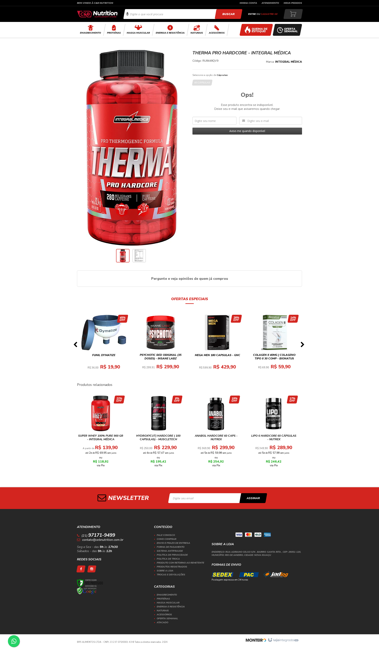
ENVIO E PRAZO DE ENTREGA (173, 543)
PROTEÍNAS (163, 598)
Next (302, 346)
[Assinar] (253, 498)
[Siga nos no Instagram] (91, 568)
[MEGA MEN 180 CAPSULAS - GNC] (217, 346)
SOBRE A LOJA (165, 570)
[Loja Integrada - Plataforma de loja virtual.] (283, 640)
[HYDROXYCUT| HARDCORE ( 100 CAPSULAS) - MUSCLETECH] (158, 432)
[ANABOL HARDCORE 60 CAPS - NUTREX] (216, 432)
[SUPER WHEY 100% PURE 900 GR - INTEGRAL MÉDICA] (101, 432)
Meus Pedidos (293, 3)
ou (263, 14)
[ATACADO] (256, 30)
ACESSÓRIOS (164, 614)
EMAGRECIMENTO (167, 594)
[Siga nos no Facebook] (80, 568)
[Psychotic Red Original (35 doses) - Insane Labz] (160, 346)
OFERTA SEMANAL (167, 618)
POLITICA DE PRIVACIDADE (172, 554)
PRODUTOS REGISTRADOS (172, 566)
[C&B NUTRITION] (97, 14)
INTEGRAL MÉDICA (288, 62)
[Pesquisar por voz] (127, 14)
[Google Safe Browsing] (87, 590)
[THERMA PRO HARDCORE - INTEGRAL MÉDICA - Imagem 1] (122, 255)
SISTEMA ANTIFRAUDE (170, 550)
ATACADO (162, 622)
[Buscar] (228, 14)
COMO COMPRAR (166, 539)
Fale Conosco (166, 535)
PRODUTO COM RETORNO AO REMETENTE (180, 562)
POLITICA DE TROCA (168, 558)
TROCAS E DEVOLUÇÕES (171, 574)
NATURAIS (163, 610)
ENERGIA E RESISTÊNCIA (171, 606)
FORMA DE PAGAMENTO (170, 547)
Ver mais (106, 360)
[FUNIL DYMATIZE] (104, 346)
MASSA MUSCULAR (168, 602)
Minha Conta (248, 3)
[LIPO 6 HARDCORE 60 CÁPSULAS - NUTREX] (274, 432)
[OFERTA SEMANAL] (287, 30)
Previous (75, 346)
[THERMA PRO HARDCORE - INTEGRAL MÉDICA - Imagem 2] (139, 255)
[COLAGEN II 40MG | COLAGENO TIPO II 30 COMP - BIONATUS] (274, 346)
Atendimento (270, 3)
